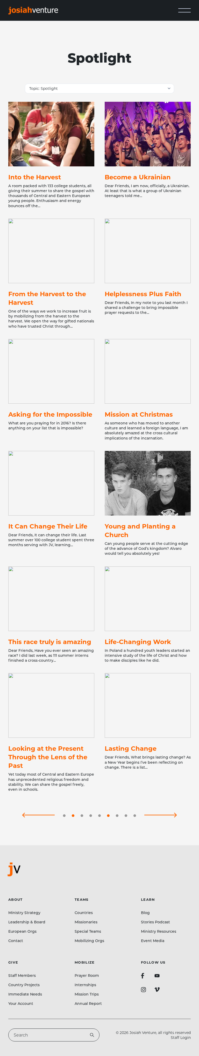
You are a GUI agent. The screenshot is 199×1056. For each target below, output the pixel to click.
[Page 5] (99, 815)
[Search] (92, 1035)
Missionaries (86, 921)
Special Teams (88, 931)
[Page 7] (117, 815)
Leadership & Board (26, 921)
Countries (84, 912)
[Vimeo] (157, 989)
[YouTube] (157, 976)
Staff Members (22, 975)
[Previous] (38, 816)
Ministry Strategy (24, 912)
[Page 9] (134, 815)
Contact (15, 940)
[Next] (160, 816)
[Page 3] (82, 815)
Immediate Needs (25, 994)
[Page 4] (90, 815)
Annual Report (88, 1003)
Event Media (152, 940)
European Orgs (22, 931)
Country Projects (24, 984)
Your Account (20, 1003)
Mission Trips (87, 994)
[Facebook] (142, 976)
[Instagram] (143, 989)
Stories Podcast (155, 921)
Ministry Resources (158, 931)
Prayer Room (87, 975)
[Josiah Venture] (33, 10)
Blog (145, 912)
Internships (85, 984)
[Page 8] (126, 815)
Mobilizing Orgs (89, 940)
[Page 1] (64, 815)
